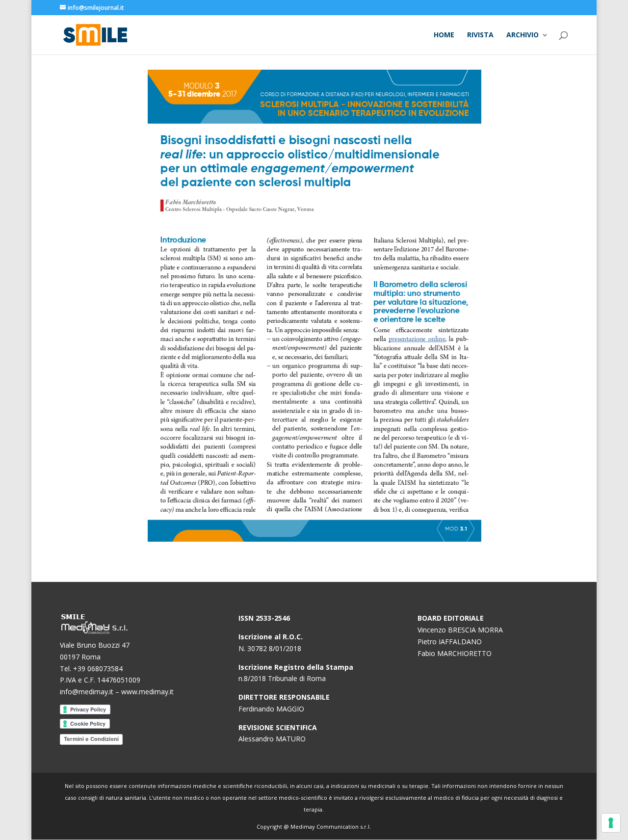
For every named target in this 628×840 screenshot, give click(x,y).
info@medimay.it (86, 691)
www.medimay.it (147, 691)
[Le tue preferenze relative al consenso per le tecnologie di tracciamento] (611, 823)
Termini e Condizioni (91, 738)
